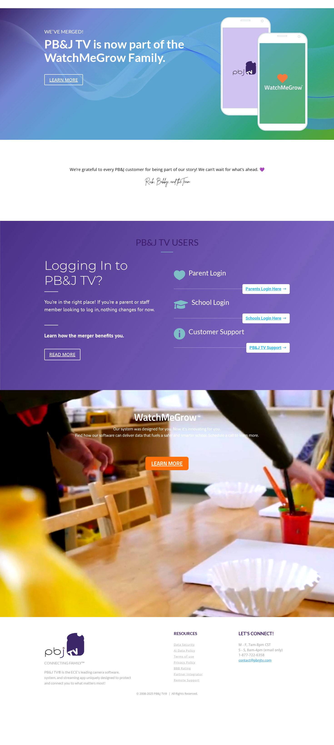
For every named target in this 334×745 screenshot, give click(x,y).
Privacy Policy (184, 662)
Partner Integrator (188, 674)
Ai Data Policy (184, 650)
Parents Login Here (263, 288)
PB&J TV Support (265, 347)
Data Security (184, 645)
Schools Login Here (263, 318)
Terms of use (184, 656)
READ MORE (62, 354)
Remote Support (186, 680)
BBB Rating (182, 668)
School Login (210, 302)
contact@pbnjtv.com (255, 660)
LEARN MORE (63, 80)
